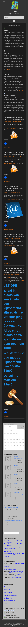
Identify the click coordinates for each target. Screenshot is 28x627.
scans (22, 280)
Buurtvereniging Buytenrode (11, 507)
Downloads (6, 278)
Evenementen (7, 590)
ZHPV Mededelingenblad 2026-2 (11, 199)
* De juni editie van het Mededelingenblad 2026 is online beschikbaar (13, 188)
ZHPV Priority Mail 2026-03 (10, 163)
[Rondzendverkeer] (14, 93)
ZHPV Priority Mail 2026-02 (10, 245)
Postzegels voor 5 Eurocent (10, 595)
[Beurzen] (14, 51)
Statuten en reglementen (9, 600)
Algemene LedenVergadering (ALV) (18, 494)
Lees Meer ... (11, 48)
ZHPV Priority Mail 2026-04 (10, 128)
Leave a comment (17, 121)
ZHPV (14, 11)
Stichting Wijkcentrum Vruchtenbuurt (13, 520)
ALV (4, 586)
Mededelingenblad (9, 229)
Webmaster (14, 625)
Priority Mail (7, 147)
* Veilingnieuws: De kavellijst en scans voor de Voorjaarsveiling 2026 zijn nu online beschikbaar (14, 270)
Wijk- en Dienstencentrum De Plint (13, 514)
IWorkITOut (18, 624)
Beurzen (6, 53)
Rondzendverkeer (9, 96)
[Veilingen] (14, 72)
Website (5, 603)
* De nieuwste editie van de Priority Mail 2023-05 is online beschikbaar (14, 565)
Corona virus (7, 589)
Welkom (6, 30)
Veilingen (6, 74)
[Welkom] (14, 28)
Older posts (7, 421)
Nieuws (5, 594)
